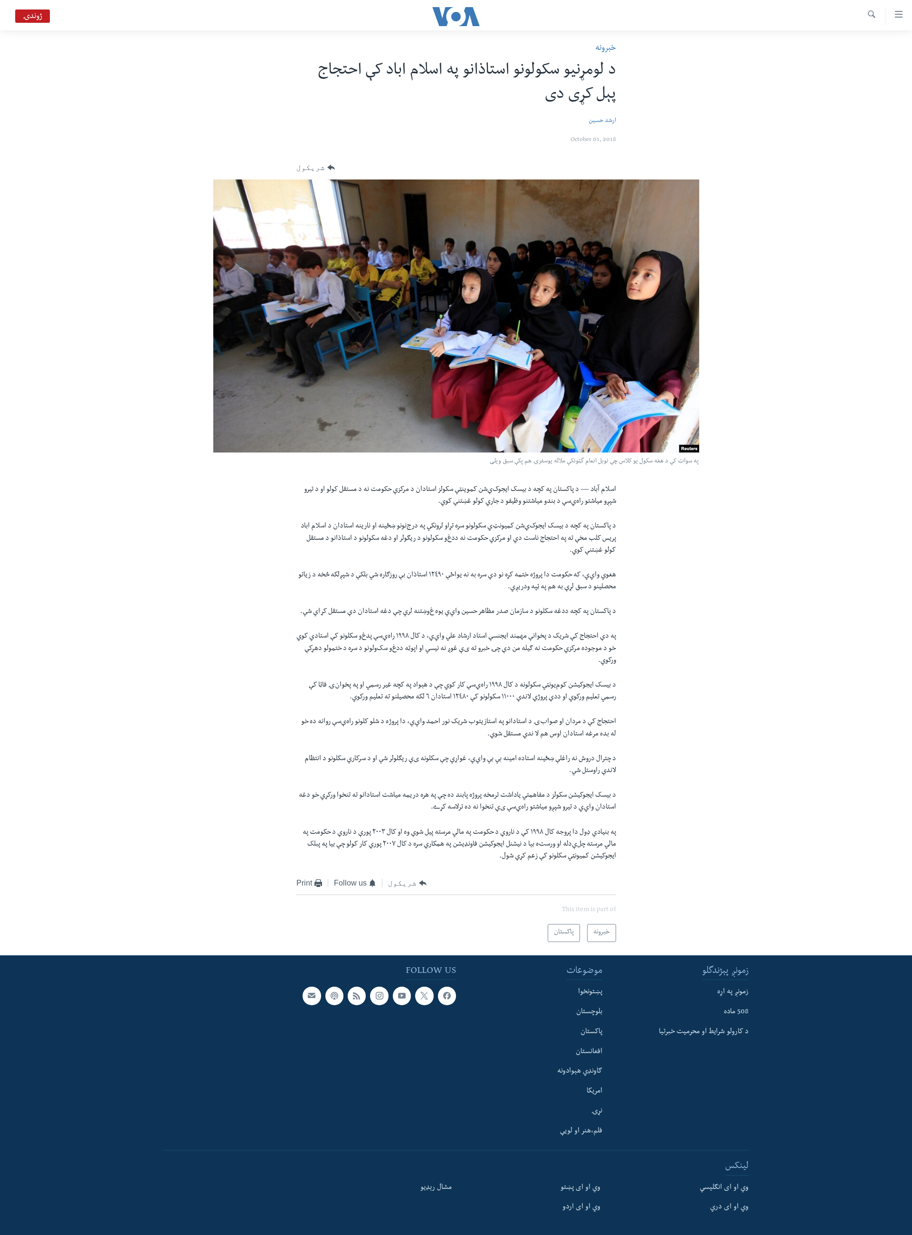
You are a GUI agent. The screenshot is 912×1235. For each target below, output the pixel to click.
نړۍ (596, 1111)
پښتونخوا (590, 992)
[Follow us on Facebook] (447, 996)
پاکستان (591, 1032)
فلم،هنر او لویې (581, 1131)
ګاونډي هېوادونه (579, 1071)
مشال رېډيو (436, 1188)
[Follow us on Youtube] (402, 996)
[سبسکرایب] (312, 996)
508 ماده (736, 1012)
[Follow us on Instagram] (379, 996)
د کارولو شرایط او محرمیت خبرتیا (704, 1032)
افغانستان (589, 1052)
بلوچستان (589, 1012)
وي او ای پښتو (580, 1188)
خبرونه (605, 49)
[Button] (315, 167)
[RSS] (357, 996)
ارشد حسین (602, 121)
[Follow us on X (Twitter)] (424, 996)
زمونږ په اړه (733, 992)
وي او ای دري (729, 1207)
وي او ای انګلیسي (724, 1188)
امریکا (594, 1091)
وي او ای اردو (581, 1207)
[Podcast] (334, 996)
